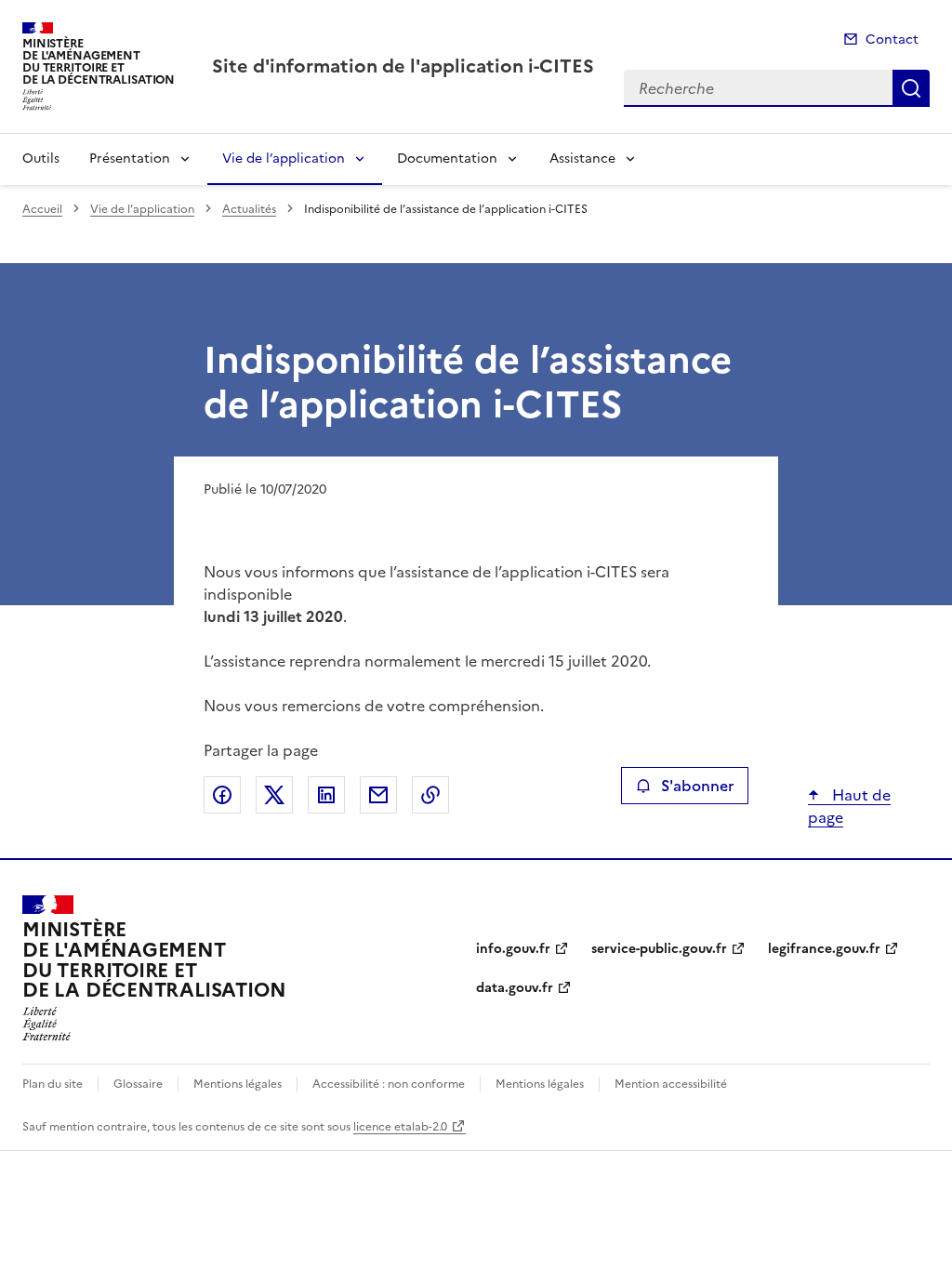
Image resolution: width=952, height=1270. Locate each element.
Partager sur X (274, 795)
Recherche (911, 88)
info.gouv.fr (513, 949)
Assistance (582, 158)
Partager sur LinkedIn (326, 795)
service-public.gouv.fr (659, 949)
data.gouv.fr (514, 988)
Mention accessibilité (671, 1084)
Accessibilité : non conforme (388, 1084)
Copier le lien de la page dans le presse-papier (430, 795)
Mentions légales (237, 1084)
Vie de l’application (283, 158)
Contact (892, 39)
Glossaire (138, 1084)
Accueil (42, 209)
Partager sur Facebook (222, 795)
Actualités (249, 209)
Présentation (129, 158)
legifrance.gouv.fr (824, 949)
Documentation (447, 158)
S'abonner (697, 785)
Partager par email (378, 795)
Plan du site (52, 1084)
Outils (41, 158)
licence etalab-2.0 (400, 1126)
